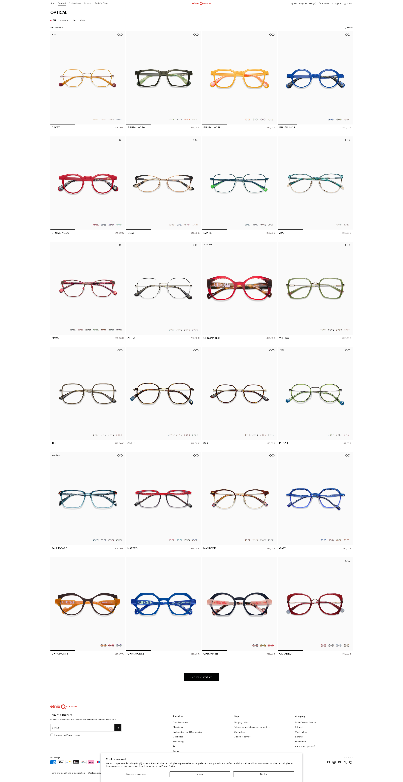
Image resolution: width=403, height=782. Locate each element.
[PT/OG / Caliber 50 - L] (346, 540)
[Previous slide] (55, 78)
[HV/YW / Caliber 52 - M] (346, 645)
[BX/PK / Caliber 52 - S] (187, 224)
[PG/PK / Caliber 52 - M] (118, 435)
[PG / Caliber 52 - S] (187, 329)
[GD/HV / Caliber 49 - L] (247, 540)
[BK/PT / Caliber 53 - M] (179, 540)
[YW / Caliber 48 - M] (247, 119)
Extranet (299, 727)
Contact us (239, 732)
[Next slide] (120, 78)
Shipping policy (241, 722)
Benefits (299, 736)
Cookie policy (94, 773)
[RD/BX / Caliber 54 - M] (346, 224)
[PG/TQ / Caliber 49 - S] (270, 435)
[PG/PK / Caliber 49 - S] (263, 435)
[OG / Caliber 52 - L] (187, 119)
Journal (176, 751)
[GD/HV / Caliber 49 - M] (171, 435)
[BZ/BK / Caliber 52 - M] (103, 435)
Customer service (242, 736)
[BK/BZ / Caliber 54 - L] (331, 329)
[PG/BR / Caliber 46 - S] (111, 119)
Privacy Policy (168, 766)
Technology (178, 741)
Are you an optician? (305, 746)
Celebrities (178, 736)
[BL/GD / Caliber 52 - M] (338, 645)
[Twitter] (345, 762)
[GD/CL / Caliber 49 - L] (255, 540)
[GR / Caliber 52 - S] (95, 329)
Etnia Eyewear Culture (305, 722)
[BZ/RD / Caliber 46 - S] (95, 119)
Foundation (300, 741)
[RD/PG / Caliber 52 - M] (323, 645)
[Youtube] (340, 762)
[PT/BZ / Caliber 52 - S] (111, 329)
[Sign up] (117, 727)
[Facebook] (328, 762)
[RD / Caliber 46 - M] (95, 224)
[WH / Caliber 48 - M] (270, 119)
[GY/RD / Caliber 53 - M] (171, 540)
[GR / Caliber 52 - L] (171, 119)
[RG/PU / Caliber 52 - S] (194, 329)
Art (174, 746)
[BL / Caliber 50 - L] (323, 540)
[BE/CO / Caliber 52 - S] (80, 329)
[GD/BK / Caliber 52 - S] (179, 329)
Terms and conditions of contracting (67, 773)
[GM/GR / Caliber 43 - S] (331, 435)
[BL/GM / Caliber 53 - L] (255, 224)
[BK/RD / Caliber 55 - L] (111, 540)
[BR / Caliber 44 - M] (338, 119)
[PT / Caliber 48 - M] (255, 119)
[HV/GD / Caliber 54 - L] (338, 329)
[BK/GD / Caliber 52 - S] (88, 329)
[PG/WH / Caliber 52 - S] (194, 224)
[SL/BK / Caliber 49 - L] (263, 540)
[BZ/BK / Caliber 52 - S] (171, 224)
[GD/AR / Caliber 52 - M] (95, 435)
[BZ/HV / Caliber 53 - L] (263, 224)
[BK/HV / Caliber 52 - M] (331, 645)
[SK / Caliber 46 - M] (118, 224)
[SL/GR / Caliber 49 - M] (194, 435)
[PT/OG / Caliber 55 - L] (95, 540)
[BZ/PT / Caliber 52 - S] (171, 329)
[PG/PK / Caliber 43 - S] (346, 435)
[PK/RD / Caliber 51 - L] (270, 645)
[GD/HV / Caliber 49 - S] (247, 435)
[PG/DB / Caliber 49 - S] (255, 435)
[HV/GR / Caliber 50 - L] (338, 540)
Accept (199, 774)
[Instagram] (334, 762)
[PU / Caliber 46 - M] (111, 224)
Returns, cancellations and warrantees (252, 727)
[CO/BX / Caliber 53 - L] (111, 645)
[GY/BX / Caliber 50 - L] (331, 540)
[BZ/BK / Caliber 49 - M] (179, 435)
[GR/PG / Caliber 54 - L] (323, 329)
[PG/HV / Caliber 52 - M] (111, 435)
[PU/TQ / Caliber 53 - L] (118, 645)
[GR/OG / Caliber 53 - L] (270, 224)
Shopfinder (178, 727)
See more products (201, 677)
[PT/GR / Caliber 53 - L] (247, 224)
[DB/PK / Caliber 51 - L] (255, 645)
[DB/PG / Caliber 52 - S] (72, 329)
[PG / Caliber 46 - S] (103, 119)
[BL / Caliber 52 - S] (179, 224)
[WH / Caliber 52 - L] (194, 119)
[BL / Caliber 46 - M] (103, 224)
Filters (350, 27)
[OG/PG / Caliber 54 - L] (346, 329)
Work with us (301, 732)
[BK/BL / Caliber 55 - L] (103, 540)
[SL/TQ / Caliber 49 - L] (270, 540)
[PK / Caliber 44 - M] (346, 119)
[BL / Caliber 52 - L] (179, 119)
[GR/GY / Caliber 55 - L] (118, 540)
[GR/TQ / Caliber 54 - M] (338, 224)
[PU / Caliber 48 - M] (263, 119)
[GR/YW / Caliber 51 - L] (263, 645)
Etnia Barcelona (180, 722)
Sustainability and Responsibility (188, 732)
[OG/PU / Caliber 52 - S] (103, 329)
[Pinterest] (351, 762)
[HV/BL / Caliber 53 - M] (194, 540)
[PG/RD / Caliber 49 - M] (187, 435)
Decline (263, 774)
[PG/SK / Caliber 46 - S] (118, 119)
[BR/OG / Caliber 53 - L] (103, 645)
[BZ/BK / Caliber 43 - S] (338, 435)
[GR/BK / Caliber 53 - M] (187, 540)
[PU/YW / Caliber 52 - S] (118, 329)
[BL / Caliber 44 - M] (331, 119)
